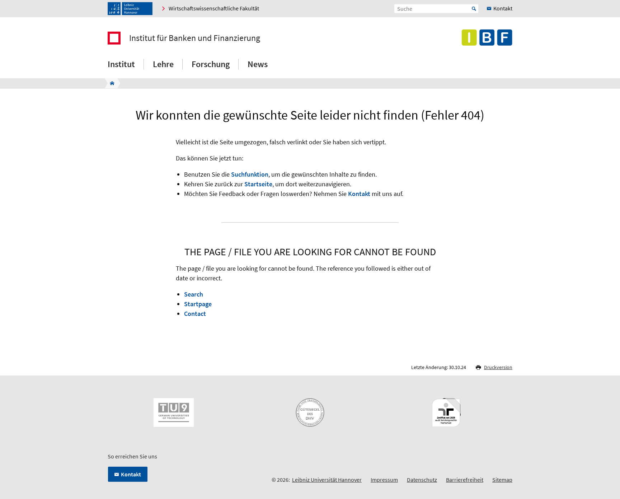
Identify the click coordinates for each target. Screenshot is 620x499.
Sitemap (502, 479)
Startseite (258, 184)
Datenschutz (422, 479)
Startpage (198, 304)
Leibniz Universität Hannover (327, 479)
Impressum (384, 479)
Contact (195, 313)
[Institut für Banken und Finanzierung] (110, 83)
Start (474, 8)
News (258, 64)
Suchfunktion (249, 174)
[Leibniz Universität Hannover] (130, 8)
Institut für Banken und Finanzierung (194, 38)
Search (193, 294)
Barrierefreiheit (464, 479)
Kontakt (359, 194)
